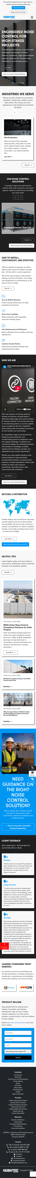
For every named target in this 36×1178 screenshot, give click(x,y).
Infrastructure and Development (18, 1079)
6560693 (21, 1137)
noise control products (18, 1022)
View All (27, 165)
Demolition (18, 1077)
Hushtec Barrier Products (18, 1102)
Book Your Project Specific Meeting (14, 70)
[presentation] (15, 112)
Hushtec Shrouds (18, 1111)
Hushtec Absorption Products (18, 1100)
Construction (18, 1075)
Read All (6, 572)
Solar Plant (18, 1085)
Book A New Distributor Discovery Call (15, 544)
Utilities (18, 1092)
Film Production (18, 1090)
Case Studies (18, 1122)
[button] (13, 83)
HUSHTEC (6, 1132)
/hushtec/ (19, 1154)
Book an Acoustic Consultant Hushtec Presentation (19, 827)
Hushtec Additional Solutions (18, 1109)
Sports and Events (18, 1094)
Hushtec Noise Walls (18, 1113)
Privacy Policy (18, 1126)
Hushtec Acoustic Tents (18, 1107)
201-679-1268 (25, 1145)
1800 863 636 (23, 1149)
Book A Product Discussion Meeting (21, 245)
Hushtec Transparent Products (18, 1105)
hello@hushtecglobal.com (19, 1163)
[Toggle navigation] (32, 17)
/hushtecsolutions (19, 1158)
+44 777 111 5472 (24, 1152)
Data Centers (18, 1087)
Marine (18, 1083)
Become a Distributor (18, 1120)
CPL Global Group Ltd (26, 1132)
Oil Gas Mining (18, 1081)
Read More (9, 652)
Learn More (7, 64)
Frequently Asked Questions (18, 1124)
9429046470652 (20, 1134)
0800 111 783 (24, 1147)
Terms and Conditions (18, 1128)
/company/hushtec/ (19, 1160)
